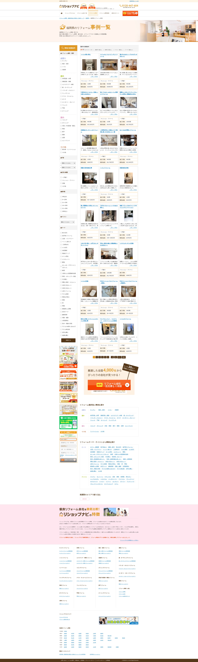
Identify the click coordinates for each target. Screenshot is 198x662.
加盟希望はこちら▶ (134, 1)
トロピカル (104, 479)
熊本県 (87, 647)
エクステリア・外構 (116, 415)
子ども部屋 (104, 464)
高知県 (87, 644)
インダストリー (112, 479)
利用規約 (62, 455)
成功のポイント (115, 13)
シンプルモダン (94, 479)
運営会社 (77, 660)
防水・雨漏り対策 (95, 468)
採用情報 (108, 660)
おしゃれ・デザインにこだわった (99, 454)
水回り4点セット (121, 461)
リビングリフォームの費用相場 (83, 570)
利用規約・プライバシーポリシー (88, 660)
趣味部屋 (110, 466)
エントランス (129, 425)
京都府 (80, 640)
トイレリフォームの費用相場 (65, 561)
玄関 (122, 425)
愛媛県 (80, 644)
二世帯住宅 (116, 449)
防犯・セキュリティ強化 (97, 456)
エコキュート (117, 452)
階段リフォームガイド (123, 584)
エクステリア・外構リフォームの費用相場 (85, 561)
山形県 (94, 633)
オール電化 (109, 452)
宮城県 (80, 633)
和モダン (128, 476)
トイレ (110, 410)
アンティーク (130, 481)
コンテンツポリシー (100, 660)
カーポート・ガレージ (128, 418)
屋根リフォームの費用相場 (124, 551)
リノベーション (94, 431)
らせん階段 (124, 449)
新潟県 (65, 638)
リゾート (108, 481)
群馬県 (80, 635)
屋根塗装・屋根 (105, 415)
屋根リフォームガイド (123, 553)
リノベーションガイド (64, 573)
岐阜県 (109, 638)
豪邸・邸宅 (111, 447)
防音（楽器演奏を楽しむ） (114, 459)
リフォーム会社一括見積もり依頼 (129, 13)
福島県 (101, 633)
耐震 (111, 454)
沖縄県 (117, 647)
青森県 (65, 633)
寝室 (118, 464)
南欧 (118, 476)
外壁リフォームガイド (81, 553)
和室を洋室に (112, 464)
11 (115, 357)
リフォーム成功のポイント (124, 596)
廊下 (114, 425)
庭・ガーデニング (128, 415)
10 (112, 357)
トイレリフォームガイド (64, 563)
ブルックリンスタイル (96, 484)
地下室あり (104, 447)
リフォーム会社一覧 (82, 13)
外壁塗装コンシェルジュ (95, 654)
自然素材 (92, 452)
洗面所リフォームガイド (104, 563)
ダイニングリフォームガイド (105, 573)
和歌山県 (109, 640)
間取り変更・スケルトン (97, 461)
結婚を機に (93, 471)
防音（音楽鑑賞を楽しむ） (97, 459)
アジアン (92, 476)
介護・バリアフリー (95, 449)
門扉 (98, 420)
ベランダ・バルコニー (96, 418)
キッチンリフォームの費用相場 (65, 551)
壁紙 (125, 464)
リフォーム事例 (93, 13)
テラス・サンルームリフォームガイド (84, 580)
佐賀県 (72, 647)
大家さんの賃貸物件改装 (121, 454)
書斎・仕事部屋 (127, 459)
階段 (118, 425)
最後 (124, 357)
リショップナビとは (70, 13)
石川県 (80, 638)
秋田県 (87, 633)
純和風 (122, 476)
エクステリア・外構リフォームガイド (84, 563)
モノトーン (100, 476)
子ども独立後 (120, 468)
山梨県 (94, 638)
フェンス (92, 420)
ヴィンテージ (130, 479)
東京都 (101, 635)
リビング (92, 425)
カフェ (116, 484)
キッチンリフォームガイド (65, 553)
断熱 (124, 452)
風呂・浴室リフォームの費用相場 (106, 551)
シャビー (101, 481)
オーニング (104, 420)
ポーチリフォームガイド (64, 596)
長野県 (101, 638)
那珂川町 (85, 499)
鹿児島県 (109, 647)
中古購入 (107, 456)
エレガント (115, 481)
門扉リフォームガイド (81, 596)
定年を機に (129, 468)
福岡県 (87, 18)
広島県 (87, 642)
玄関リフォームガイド (64, 603)
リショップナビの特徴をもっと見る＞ (129, 540)
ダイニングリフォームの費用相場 (106, 570)
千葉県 (94, 635)
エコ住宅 (131, 449)
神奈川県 (109, 635)
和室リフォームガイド (64, 588)
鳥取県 (65, 642)
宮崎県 (101, 647)
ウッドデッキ (112, 420)
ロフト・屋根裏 (94, 447)
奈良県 (101, 640)
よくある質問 (71, 660)
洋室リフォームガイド (103, 580)
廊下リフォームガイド (103, 588)
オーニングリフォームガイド (105, 596)
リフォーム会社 (122, 594)
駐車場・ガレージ (117, 456)
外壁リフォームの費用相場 (82, 551)
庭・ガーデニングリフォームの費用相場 (127, 561)
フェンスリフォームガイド (82, 588)
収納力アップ (100, 452)
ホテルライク (94, 481)
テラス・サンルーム (109, 418)
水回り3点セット (110, 461)
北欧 (113, 476)
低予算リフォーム (128, 447)
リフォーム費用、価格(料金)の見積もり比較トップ (71, 18)
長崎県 (80, 647)
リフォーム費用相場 (104, 13)
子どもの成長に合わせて (108, 468)
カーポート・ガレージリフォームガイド (127, 576)
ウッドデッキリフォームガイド (65, 580)
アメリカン (122, 479)
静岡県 (116, 638)
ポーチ (119, 418)
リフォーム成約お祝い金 (64, 619)
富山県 (72, 638)
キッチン (92, 410)
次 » (119, 357)
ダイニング (100, 425)
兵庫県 (94, 640)
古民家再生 (126, 466)
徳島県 (65, 644)
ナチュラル (108, 476)
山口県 (94, 642)
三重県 (65, 640)
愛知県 (123, 638)
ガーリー (122, 481)
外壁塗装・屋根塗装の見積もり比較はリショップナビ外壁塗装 (72, 654)
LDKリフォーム (94, 464)
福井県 (87, 638)
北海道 (65, 631)
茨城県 (65, 635)
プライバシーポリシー (70, 455)
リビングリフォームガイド (82, 573)
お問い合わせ (64, 660)
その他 (102, 431)
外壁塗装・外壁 (94, 415)
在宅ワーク (104, 466)
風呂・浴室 (101, 410)
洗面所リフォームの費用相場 (105, 561)
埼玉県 (87, 635)
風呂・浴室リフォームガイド (105, 553)
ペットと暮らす (107, 449)
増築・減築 (118, 466)
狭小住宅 (118, 447)
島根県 (72, 642)
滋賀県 (72, 640)
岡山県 (80, 642)
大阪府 (87, 640)
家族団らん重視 (94, 466)
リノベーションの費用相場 (65, 570)
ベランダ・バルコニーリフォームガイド (127, 568)
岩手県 (72, 633)
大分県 (94, 647)
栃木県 (72, 635)
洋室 (106, 425)
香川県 (72, 644)
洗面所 (117, 410)
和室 (110, 425)
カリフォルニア (108, 484)
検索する (68, 340)
